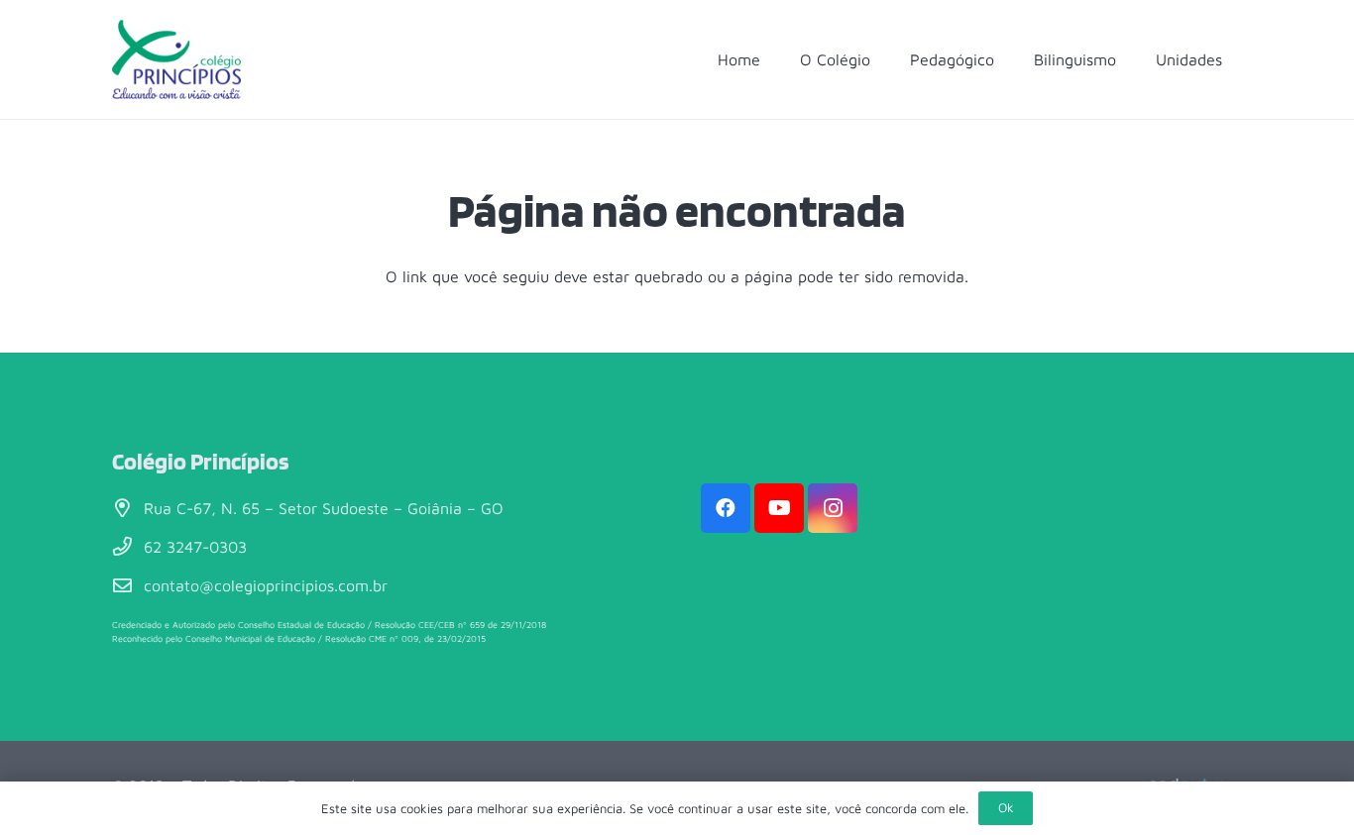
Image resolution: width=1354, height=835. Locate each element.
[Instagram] (832, 508)
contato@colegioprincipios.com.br (266, 585)
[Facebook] (725, 508)
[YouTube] (779, 508)
